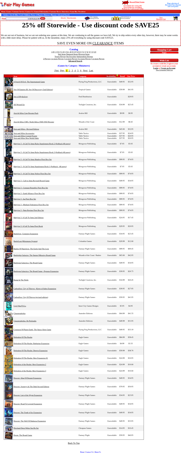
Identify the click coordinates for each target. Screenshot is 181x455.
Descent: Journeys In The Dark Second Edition (31, 387)
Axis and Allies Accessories (24, 133)
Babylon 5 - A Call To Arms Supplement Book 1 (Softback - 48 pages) (40, 166)
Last (91, 70)
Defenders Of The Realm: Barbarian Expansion (31, 343)
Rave (140, 7)
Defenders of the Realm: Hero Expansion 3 (30, 371)
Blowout (53, 15)
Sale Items (62, 54)
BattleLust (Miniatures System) (25, 241)
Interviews (65, 11)
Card (21, 15)
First (56, 70)
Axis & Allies (14, 15)
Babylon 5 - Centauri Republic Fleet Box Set (31, 188)
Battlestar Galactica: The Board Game (28, 263)
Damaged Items (72, 54)
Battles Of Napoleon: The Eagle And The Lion (31, 249)
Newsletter (82, 11)
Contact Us (29, 11)
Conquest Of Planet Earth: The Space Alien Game (32, 330)
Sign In (63, 18)
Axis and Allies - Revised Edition (26, 129)
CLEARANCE (102, 43)
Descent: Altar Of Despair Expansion (27, 378)
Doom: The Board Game (23, 435)
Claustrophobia (19, 313)
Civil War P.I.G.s (20, 306)
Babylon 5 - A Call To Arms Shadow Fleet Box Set (33, 159)
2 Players (39, 15)
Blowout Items (84, 54)
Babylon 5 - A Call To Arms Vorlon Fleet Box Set (32, 174)
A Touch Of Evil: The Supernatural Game (29, 82)
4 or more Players (84, 59)
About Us (97, 452)
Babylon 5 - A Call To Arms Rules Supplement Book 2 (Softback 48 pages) (42, 144)
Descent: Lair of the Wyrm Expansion (28, 395)
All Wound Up (19, 105)
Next (85, 70)
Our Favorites (71, 56)
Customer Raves (55, 11)
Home (3, 11)
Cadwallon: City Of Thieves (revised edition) (31, 297)
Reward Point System (137, 2)
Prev (62, 70)
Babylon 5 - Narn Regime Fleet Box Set (29, 210)
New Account (71, 18)
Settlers (5, 15)
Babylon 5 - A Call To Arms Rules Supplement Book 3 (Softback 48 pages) (42, 152)
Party (33, 15)
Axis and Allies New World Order (26, 138)
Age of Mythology (21, 97)
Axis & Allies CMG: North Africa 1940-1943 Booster (34, 122)
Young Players (60, 56)
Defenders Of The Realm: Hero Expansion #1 (31, 358)
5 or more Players (97, 59)
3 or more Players (70, 59)
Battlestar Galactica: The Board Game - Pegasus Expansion (36, 271)
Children (27, 15)
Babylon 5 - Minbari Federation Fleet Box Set (31, 205)
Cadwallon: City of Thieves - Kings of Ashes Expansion (35, 289)
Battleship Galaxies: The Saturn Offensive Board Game (35, 255)
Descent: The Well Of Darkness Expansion (30, 421)
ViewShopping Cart (161, 18)
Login (155, 68)
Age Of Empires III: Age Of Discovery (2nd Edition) (33, 89)
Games (9, 11)
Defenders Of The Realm (23, 337)
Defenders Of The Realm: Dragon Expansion (31, 351)
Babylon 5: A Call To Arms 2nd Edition (29, 218)
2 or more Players (57, 59)
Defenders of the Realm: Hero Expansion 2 (30, 364)
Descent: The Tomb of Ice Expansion (28, 412)
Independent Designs (85, 56)
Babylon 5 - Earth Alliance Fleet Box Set (29, 193)
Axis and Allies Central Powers (25, 136)
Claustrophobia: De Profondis (25, 321)
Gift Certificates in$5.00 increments (126, 17)
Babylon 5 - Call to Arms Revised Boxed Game (31, 181)
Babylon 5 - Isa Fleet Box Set (25, 199)
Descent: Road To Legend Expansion (28, 404)
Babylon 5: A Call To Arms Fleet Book (28, 226)
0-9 (95, 52)
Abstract (47, 15)
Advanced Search (63, 15)
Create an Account (168, 68)
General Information (41, 11)
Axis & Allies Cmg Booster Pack (26, 113)
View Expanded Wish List (164, 70)
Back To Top (74, 443)
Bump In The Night (21, 280)
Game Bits (73, 11)
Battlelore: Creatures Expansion (26, 234)
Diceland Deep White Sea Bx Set (26, 428)
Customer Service (18, 11)
